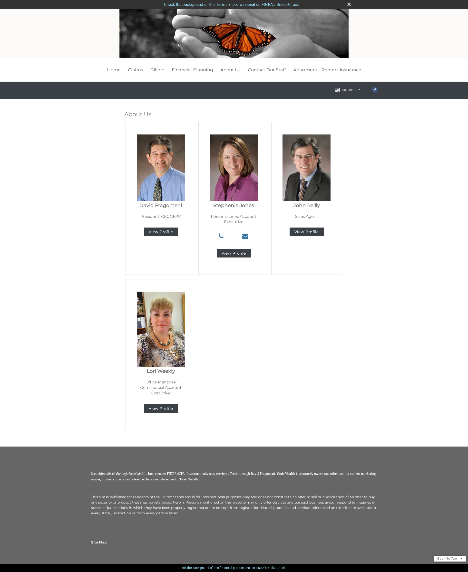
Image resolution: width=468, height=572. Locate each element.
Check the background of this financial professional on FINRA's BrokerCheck (231, 4)
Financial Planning (192, 70)
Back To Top (447, 558)
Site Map (99, 542)
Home (114, 70)
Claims (135, 70)
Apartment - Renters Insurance (327, 70)
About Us (230, 70)
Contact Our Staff (267, 70)
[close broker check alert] (349, 4)
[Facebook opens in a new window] (375, 91)
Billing (157, 70)
